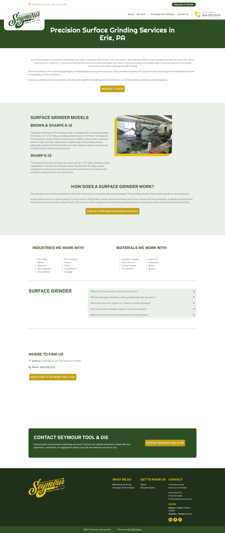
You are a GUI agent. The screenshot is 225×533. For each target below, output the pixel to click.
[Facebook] (175, 520)
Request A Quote (183, 4)
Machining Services (122, 484)
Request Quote (147, 487)
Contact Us (183, 14)
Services (141, 14)
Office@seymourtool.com (181, 499)
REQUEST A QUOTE (113, 89)
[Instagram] (180, 520)
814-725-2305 (176, 496)
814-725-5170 (211, 15)
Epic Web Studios (134, 529)
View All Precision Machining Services (112, 211)
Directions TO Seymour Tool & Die (52, 377)
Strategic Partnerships (162, 14)
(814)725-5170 (47, 367)
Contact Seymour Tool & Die (165, 443)
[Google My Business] (170, 520)
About (131, 14)
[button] (142, 291)
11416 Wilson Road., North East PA (49, 4)
